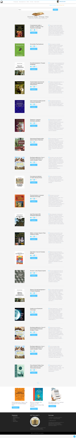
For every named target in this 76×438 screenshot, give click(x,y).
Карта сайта (36, 1)
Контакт (31, 1)
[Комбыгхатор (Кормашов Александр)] (19, 315)
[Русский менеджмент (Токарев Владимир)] (19, 69)
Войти (28, 1)
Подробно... (33, 32)
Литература (16, 1)
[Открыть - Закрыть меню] (1, 1)
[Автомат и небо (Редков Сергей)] (19, 277)
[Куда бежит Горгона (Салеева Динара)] (19, 258)
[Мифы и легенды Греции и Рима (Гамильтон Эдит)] (19, 240)
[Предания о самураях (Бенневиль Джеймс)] (19, 126)
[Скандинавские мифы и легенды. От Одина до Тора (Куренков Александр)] (19, 31)
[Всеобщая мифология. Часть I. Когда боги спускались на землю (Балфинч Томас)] (19, 163)
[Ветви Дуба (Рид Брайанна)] (19, 50)
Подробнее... (15, 407)
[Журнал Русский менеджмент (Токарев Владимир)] (19, 296)
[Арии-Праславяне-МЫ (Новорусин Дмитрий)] (19, 220)
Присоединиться (22, 1)
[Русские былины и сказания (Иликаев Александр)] (19, 201)
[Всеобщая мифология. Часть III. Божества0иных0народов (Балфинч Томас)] (19, 333)
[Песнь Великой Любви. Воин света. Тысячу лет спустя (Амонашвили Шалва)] (19, 372)
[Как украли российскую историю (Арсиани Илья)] (19, 182)
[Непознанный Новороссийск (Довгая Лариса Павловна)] (19, 145)
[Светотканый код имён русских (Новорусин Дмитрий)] (19, 107)
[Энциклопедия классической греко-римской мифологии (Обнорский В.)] (19, 88)
